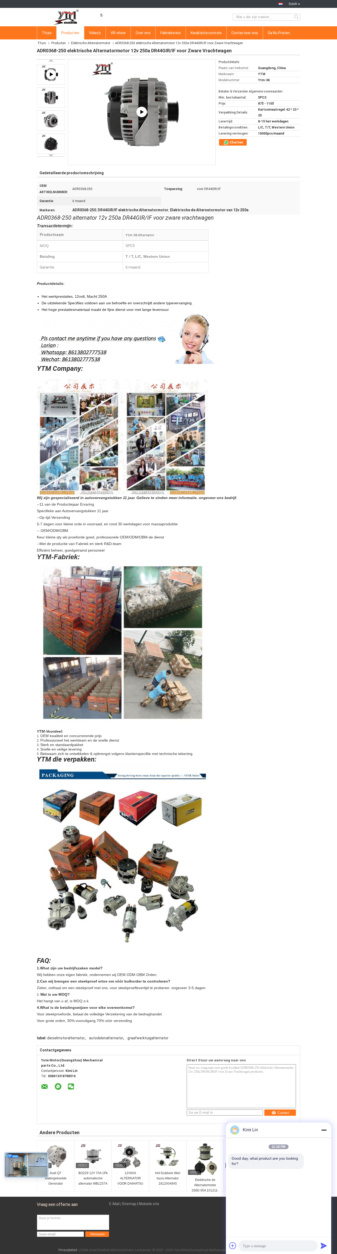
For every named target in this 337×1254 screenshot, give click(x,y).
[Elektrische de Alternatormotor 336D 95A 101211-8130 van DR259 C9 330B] (205, 1159)
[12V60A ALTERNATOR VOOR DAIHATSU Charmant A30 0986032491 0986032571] (130, 1156)
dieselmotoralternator (66, 1038)
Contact (283, 1113)
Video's (95, 33)
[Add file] (232, 1245)
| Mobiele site (148, 1204)
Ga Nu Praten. (279, 33)
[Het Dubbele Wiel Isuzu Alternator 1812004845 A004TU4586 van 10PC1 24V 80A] (167, 1156)
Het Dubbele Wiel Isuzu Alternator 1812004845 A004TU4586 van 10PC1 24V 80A (167, 1178)
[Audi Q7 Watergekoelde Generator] (55, 1156)
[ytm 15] (141, 112)
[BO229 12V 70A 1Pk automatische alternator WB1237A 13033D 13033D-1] (93, 1156)
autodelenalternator (106, 1038)
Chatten (236, 142)
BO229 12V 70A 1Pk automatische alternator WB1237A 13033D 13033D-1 (93, 1178)
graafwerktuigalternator (147, 1038)
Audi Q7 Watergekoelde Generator (56, 1178)
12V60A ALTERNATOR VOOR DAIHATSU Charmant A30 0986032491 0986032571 (130, 1178)
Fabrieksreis (170, 33)
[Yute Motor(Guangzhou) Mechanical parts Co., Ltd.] (66, 17)
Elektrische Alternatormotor (90, 43)
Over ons (143, 33)
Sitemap (129, 1204)
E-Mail (114, 1204)
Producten (70, 33)
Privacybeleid (67, 1250)
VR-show (118, 33)
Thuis (47, 33)
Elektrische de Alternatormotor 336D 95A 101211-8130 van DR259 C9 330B (205, 1185)
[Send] (324, 1245)
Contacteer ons (244, 33)
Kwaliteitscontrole (206, 33)
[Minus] (324, 1130)
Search (297, 17)
